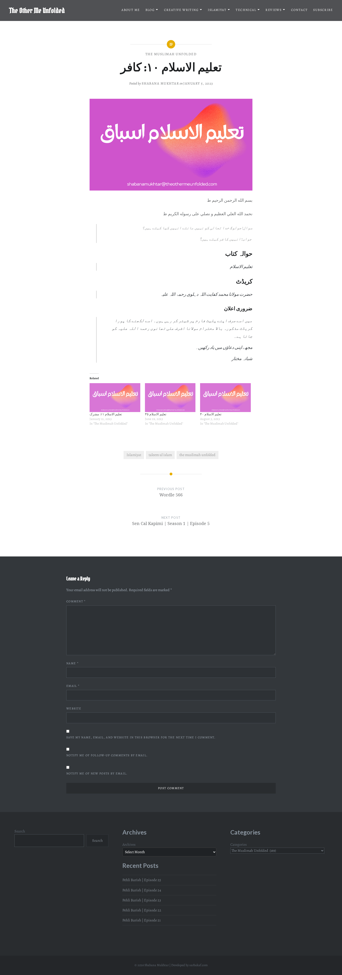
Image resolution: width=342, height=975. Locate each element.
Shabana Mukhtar (160, 83)
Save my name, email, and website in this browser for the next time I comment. (140, 737)
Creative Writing (181, 10)
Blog (150, 10)
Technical (246, 10)
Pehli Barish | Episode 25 (141, 880)
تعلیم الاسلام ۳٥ (155, 414)
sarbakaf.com (198, 965)
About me (130, 10)
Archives (129, 844)
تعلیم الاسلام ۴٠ (210, 414)
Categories (238, 844)
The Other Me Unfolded (37, 10)
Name (72, 663)
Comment (76, 601)
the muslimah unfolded (197, 454)
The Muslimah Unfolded (171, 54)
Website (73, 708)
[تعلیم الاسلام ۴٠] (225, 397)
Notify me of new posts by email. (96, 773)
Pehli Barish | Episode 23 (141, 900)
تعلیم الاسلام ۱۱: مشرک (106, 414)
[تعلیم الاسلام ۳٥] (170, 397)
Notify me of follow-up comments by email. (107, 755)
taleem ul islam (160, 454)
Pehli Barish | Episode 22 (141, 910)
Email (73, 686)
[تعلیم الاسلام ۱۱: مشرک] (115, 397)
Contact (299, 10)
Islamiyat (217, 10)
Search (19, 831)
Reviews (273, 10)
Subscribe (323, 10)
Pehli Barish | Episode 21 (141, 920)
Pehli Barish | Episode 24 (141, 890)
